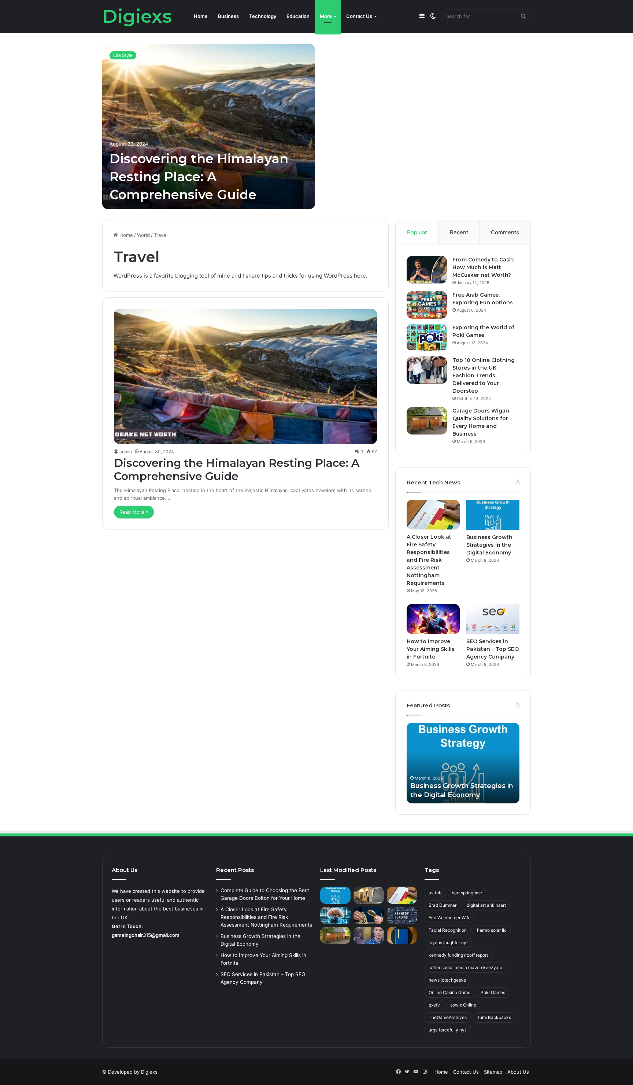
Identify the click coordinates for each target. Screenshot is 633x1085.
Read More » (133, 512)
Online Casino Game (449, 992)
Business (228, 16)
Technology (262, 16)
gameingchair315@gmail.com (145, 935)
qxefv (434, 1005)
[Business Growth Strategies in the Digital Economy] (492, 515)
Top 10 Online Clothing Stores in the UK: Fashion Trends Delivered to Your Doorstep (483, 375)
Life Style (123, 55)
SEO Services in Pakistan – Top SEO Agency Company (492, 649)
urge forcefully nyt (447, 1030)
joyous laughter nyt (448, 942)
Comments (505, 232)
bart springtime (467, 892)
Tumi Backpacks (494, 1017)
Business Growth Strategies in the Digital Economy (489, 545)
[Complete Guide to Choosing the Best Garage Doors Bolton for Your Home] (368, 895)
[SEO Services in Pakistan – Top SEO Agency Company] (492, 619)
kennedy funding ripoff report (458, 955)
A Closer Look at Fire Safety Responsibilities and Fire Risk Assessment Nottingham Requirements (429, 560)
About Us (518, 1072)
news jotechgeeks (447, 980)
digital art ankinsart (486, 905)
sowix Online (463, 1005)
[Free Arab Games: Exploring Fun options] (427, 305)
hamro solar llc (492, 930)
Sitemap (493, 1072)
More (326, 16)
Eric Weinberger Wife (450, 917)
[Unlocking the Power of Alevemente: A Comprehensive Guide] (335, 915)
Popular (417, 232)
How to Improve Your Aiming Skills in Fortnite (431, 649)
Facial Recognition (448, 930)
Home (201, 16)
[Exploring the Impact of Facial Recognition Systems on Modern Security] (368, 935)
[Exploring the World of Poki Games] (427, 337)
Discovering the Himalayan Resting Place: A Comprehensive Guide (199, 176)
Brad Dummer (442, 905)
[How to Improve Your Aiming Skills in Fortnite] (433, 619)
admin (125, 451)
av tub (435, 892)
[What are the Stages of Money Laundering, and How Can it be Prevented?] (368, 915)
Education (298, 16)
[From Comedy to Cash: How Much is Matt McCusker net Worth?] (427, 269)
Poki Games (493, 992)
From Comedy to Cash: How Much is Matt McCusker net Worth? (483, 267)
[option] (316, 126)
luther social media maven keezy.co (465, 967)
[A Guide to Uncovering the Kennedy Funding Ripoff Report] (402, 915)
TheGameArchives (448, 1017)
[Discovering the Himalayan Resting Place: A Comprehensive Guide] (208, 126)
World (143, 235)
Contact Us (359, 16)
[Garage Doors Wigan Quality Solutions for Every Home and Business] (427, 421)
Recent (459, 232)
